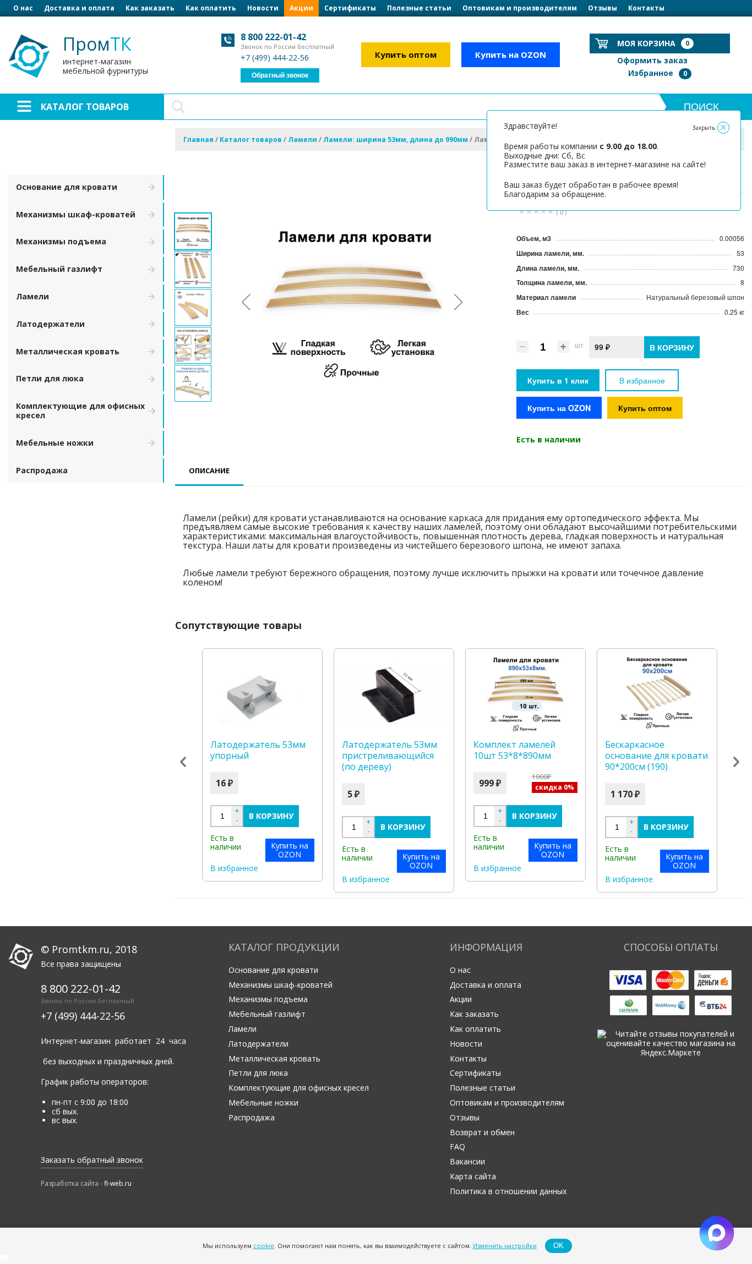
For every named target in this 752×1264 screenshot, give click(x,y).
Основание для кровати (66, 187)
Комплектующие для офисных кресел (80, 410)
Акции (301, 8)
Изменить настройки (505, 1245)
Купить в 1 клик (557, 380)
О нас (23, 8)
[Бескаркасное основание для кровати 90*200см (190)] (657, 695)
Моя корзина (653, 43)
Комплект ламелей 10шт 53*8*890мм (514, 750)
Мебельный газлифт (59, 269)
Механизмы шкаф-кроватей (75, 214)
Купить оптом (406, 54)
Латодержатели (50, 324)
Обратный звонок (280, 75)
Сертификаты (350, 8)
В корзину (271, 816)
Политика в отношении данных (508, 1191)
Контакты (646, 8)
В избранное (642, 380)
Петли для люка (50, 378)
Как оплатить (211, 8)
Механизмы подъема (61, 241)
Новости (263, 8)
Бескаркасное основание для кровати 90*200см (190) (656, 755)
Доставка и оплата (79, 8)
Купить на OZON (510, 54)
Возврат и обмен (482, 1132)
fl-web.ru (118, 1183)
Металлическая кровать (67, 351)
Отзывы (602, 8)
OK (558, 1245)
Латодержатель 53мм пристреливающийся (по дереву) (389, 755)
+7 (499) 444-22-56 (275, 57)
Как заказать (150, 8)
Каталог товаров (85, 107)
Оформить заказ (652, 60)
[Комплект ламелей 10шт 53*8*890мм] (525, 695)
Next (736, 762)
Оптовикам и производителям (519, 8)
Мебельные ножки (55, 442)
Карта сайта (473, 1176)
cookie (263, 1245)
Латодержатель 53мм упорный (258, 750)
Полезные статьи (419, 8)
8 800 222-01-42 (273, 37)
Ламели (32, 296)
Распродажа (42, 470)
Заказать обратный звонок (92, 1159)
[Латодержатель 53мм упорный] (262, 695)
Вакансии (467, 1161)
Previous (183, 762)
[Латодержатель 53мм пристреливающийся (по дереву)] (394, 695)
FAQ (457, 1146)
